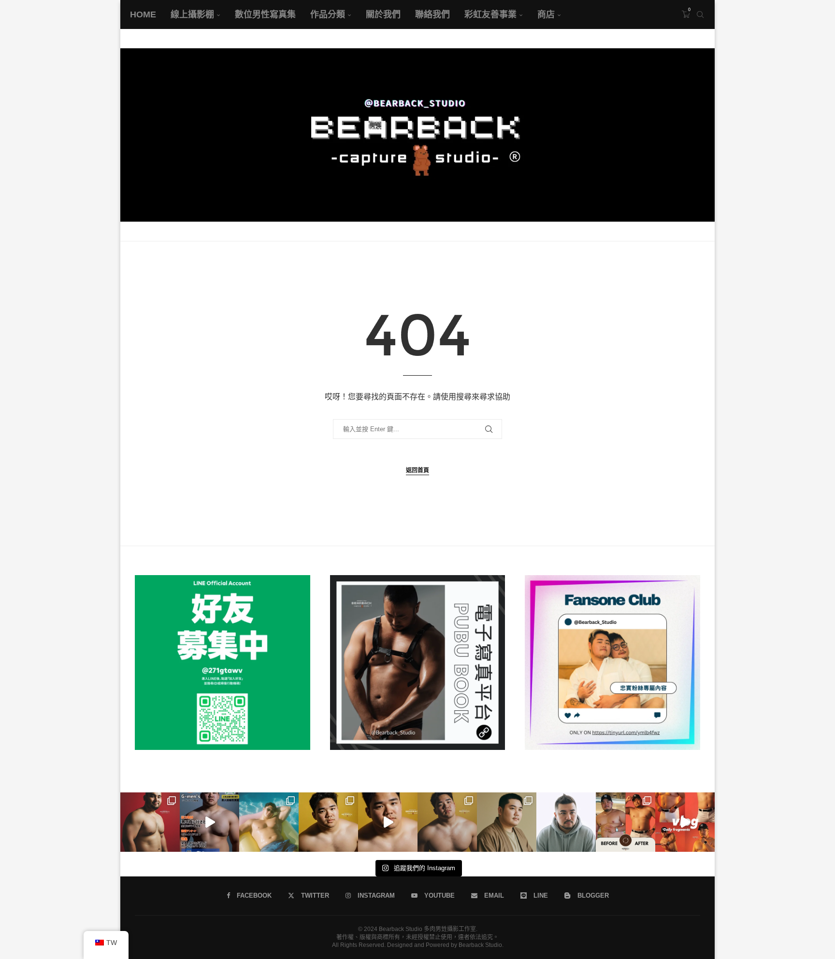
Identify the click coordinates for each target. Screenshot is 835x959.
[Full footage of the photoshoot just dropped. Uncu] (209, 822)
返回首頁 (417, 470)
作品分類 (327, 14)
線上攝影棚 (192, 14)
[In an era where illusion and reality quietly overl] (625, 822)
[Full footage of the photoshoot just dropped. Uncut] (269, 822)
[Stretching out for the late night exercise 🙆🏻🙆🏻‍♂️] (685, 822)
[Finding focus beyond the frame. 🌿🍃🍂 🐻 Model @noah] (506, 822)
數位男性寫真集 (265, 14)
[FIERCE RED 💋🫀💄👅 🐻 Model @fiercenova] (150, 822)
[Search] (700, 14)
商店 (546, 14)
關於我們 (383, 14)
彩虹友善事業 (490, 14)
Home (143, 14)
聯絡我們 (432, 14)
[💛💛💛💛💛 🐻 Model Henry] (447, 822)
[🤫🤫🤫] (388, 822)
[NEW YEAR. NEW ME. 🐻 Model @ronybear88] (566, 822)
